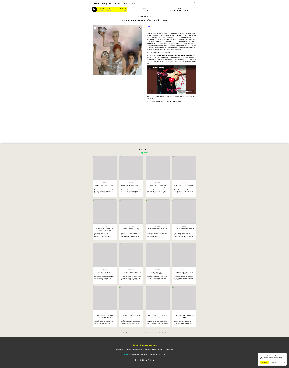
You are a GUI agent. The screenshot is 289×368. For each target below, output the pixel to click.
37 (156, 332)
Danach (101, 10)
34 (147, 332)
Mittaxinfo (108, 10)
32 (141, 332)
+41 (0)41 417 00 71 (161, 354)
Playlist (179, 8)
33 (144, 332)
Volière (126, 3)
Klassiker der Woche (144, 16)
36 (153, 332)
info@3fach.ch (152, 354)
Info (134, 3)
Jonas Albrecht (152, 28)
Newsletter (147, 349)
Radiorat (128, 349)
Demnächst (102, 8)
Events (117, 3)
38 (159, 332)
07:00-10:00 (123, 8)
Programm (107, 3)
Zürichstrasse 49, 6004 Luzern (139, 354)
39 (162, 332)
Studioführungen (157, 349)
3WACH (108, 8)
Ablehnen (274, 362)
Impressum (169, 349)
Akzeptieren (264, 362)
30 (135, 332)
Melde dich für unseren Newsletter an (144, 345)
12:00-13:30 (123, 10)
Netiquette (119, 349)
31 (138, 332)
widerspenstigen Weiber (180, 61)
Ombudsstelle (137, 349)
